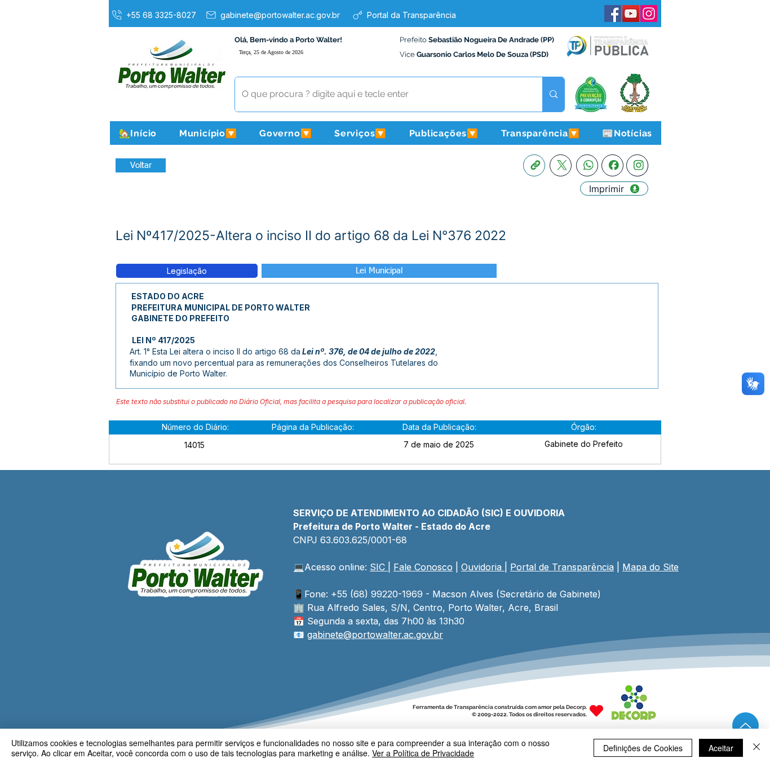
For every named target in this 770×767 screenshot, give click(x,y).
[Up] (745, 725)
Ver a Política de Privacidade (423, 753)
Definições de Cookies (643, 747)
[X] (561, 165)
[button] (208, 133)
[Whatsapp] (587, 165)
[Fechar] (756, 748)
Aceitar (721, 747)
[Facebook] (612, 13)
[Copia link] (534, 165)
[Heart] (596, 711)
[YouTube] (630, 13)
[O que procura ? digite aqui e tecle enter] (553, 94)
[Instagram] (648, 13)
